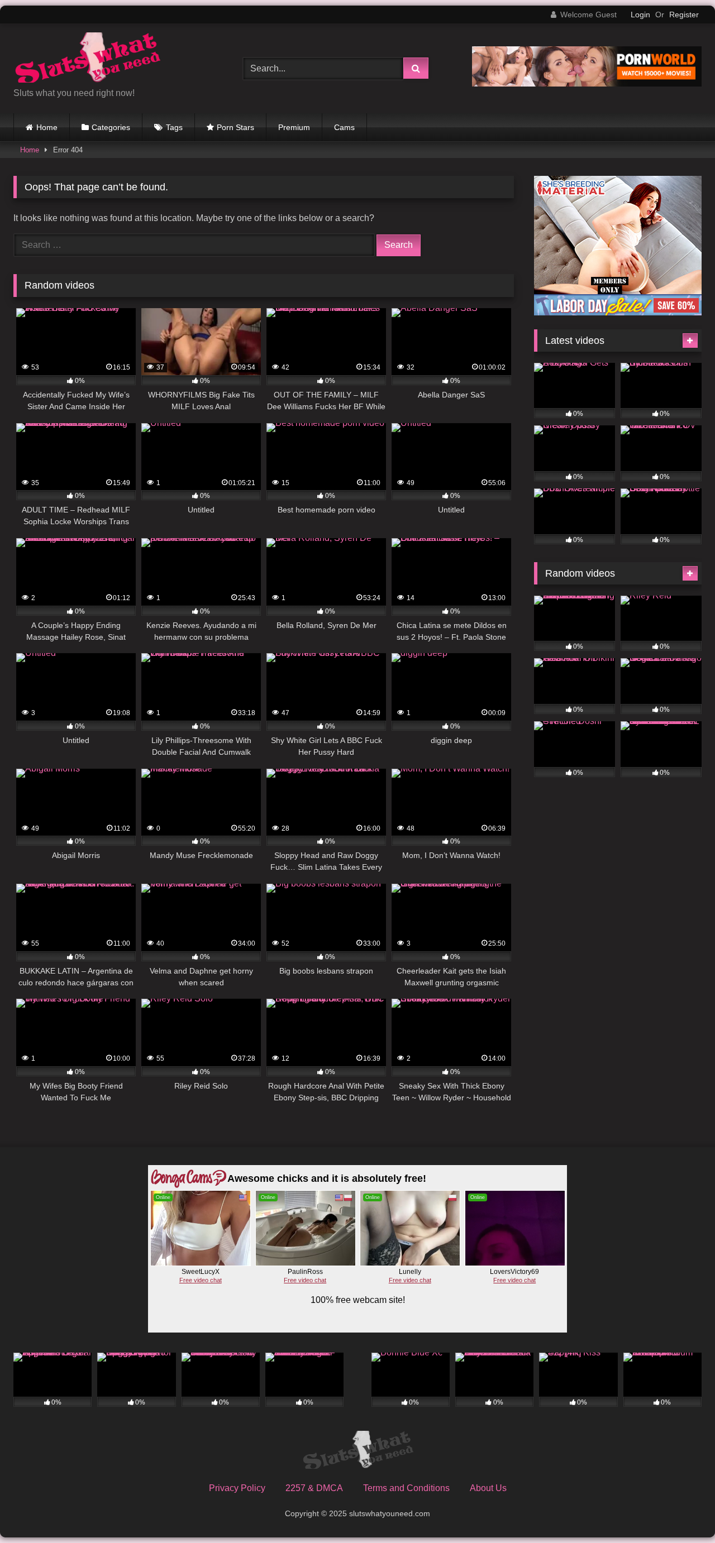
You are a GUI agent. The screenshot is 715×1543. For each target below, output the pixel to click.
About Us (488, 1488)
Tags (174, 127)
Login (640, 14)
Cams (344, 127)
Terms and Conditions (406, 1488)
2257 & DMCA (314, 1488)
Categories (111, 127)
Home (47, 127)
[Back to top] (680, 1510)
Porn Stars (235, 127)
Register (684, 14)
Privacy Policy (237, 1488)
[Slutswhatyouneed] (86, 59)
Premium (294, 127)
